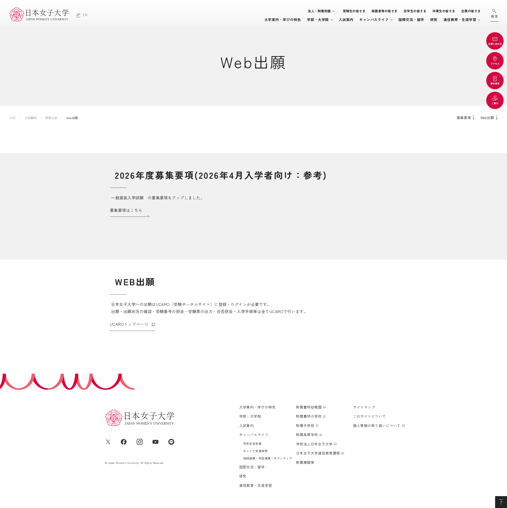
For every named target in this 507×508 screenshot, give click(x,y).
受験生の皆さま (354, 11)
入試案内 (346, 19)
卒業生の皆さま (443, 11)
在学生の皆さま (415, 11)
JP (78, 14)
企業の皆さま (471, 11)
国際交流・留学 (411, 19)
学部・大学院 (318, 19)
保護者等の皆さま (385, 11)
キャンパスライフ (374, 19)
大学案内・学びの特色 (282, 19)
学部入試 (51, 118)
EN (85, 14)
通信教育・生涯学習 (459, 19)
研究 (433, 19)
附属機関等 (305, 462)
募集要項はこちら (126, 210)
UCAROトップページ (129, 324)
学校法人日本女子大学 (314, 443)
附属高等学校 (307, 434)
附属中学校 (305, 425)
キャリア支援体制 (255, 451)
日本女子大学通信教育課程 (318, 453)
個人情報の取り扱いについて (377, 425)
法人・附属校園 (319, 11)
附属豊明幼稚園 (309, 407)
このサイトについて (369, 416)
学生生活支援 (252, 443)
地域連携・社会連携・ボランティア (267, 458)
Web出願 (487, 117)
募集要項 (464, 117)
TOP (13, 118)
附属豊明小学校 (309, 416)
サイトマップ (364, 407)
